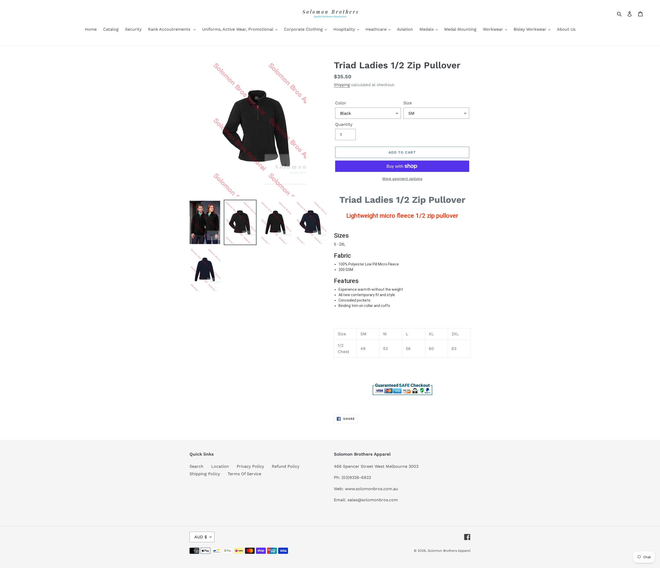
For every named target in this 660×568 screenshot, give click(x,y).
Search (196, 466)
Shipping (342, 84)
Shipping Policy (204, 473)
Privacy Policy (250, 466)
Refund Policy (285, 466)
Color (340, 103)
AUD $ (200, 536)
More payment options (402, 179)
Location (220, 466)
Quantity (343, 124)
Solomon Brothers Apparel (449, 551)
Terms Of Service (244, 473)
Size (407, 103)
